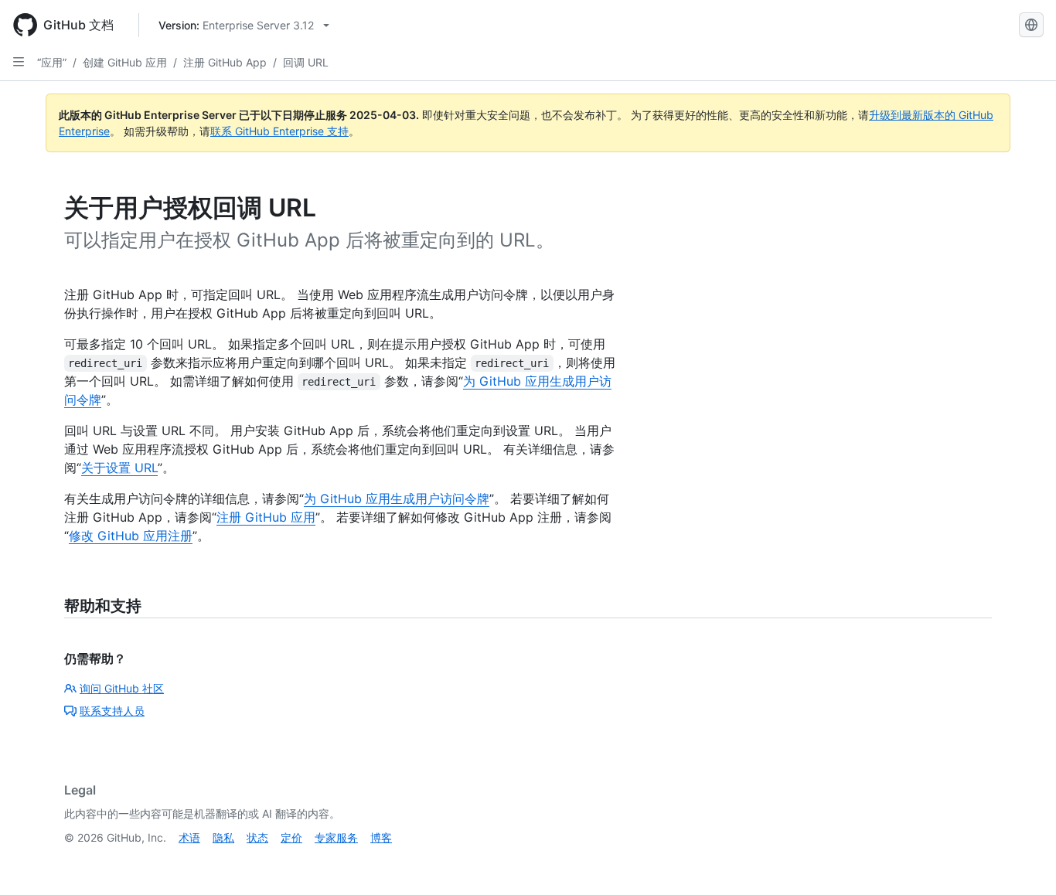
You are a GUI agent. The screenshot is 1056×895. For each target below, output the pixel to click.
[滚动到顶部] (1022, 861)
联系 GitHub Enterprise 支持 (279, 131)
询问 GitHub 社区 (122, 688)
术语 (189, 837)
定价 (291, 837)
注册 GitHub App (225, 62)
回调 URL (306, 62)
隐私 (223, 837)
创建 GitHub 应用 (125, 62)
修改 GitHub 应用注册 (130, 535)
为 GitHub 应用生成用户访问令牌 (396, 498)
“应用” (51, 62)
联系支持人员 (112, 710)
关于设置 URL (119, 467)
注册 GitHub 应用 (265, 517)
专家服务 (336, 837)
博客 (381, 837)
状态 (257, 837)
